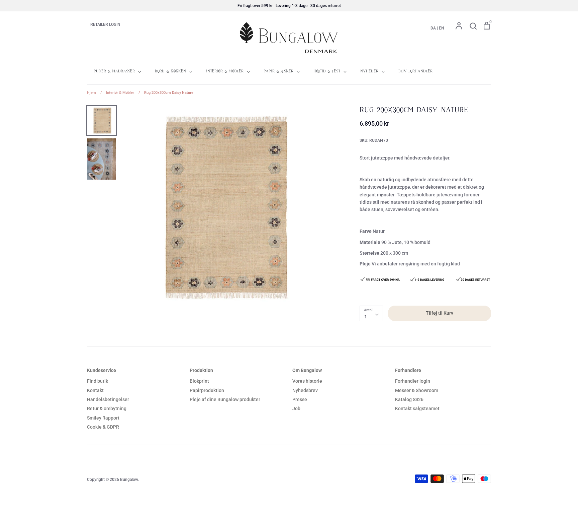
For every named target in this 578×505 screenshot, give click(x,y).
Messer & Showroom (416, 390)
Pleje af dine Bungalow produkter (225, 399)
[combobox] (371, 313)
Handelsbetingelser (108, 399)
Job (296, 408)
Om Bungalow (307, 370)
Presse (299, 399)
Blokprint (199, 381)
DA (433, 28)
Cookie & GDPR (103, 427)
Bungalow (129, 479)
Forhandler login (412, 381)
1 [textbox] (365, 316)
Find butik (97, 381)
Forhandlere (408, 370)
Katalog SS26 (409, 399)
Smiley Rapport (103, 418)
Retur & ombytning (106, 408)
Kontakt (95, 390)
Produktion (201, 370)
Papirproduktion (207, 390)
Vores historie (307, 381)
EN (441, 28)
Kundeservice (101, 370)
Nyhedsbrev (305, 390)
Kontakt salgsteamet (417, 408)
